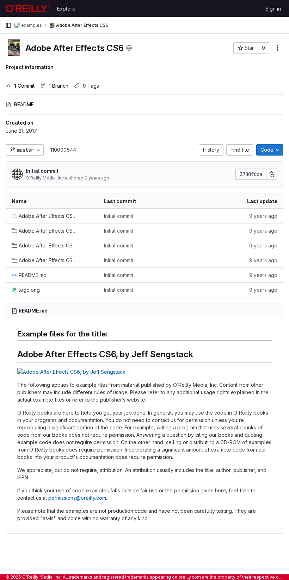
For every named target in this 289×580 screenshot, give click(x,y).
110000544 (63, 150)
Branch (58, 86)
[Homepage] (27, 8)
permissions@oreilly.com (77, 498)
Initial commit (42, 171)
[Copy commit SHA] (271, 174)
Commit (24, 86)
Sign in (273, 9)
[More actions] (277, 47)
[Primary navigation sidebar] (8, 25)
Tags (90, 86)
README (24, 104)
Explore (66, 9)
